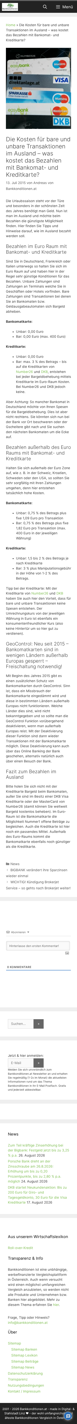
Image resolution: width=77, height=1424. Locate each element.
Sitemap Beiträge (24, 1361)
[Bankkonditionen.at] (10, 7)
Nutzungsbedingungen (26, 1385)
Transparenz (18, 1379)
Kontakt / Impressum (24, 1391)
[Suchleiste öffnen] (45, 7)
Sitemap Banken (24, 1349)
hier (56, 1305)
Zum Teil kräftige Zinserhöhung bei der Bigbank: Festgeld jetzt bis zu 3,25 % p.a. (38, 1150)
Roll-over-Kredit (20, 1248)
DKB (44, 372)
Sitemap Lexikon (24, 1355)
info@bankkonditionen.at (28, 1323)
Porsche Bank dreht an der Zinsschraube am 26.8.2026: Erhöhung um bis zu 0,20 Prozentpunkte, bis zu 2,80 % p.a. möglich (34, 1171)
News (15, 864)
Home (10, 25)
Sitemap (14, 1343)
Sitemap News (22, 1367)
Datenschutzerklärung (25, 1373)
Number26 (24, 372)
